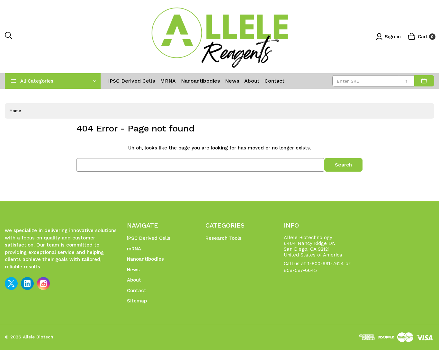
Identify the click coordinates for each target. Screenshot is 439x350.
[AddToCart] (424, 80)
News (232, 81)
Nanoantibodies (200, 81)
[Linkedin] (27, 283)
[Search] (9, 37)
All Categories (36, 81)
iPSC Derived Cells (131, 81)
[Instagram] (43, 283)
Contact (274, 81)
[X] (11, 283)
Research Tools (223, 238)
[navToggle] (13, 81)
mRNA (168, 81)
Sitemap (137, 301)
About (251, 81)
